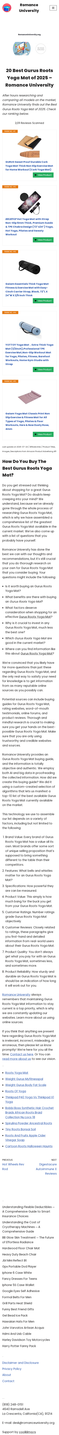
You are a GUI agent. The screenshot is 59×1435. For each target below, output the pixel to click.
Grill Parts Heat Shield (17, 1303)
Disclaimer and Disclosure (20, 1363)
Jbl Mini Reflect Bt (14, 1260)
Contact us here (21, 1054)
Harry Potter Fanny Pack (19, 1346)
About (6, 1375)
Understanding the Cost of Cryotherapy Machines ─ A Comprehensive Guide (21, 1227)
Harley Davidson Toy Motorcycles (26, 1340)
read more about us (16, 1059)
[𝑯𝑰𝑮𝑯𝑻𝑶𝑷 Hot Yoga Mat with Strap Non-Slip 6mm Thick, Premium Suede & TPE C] (29, 203)
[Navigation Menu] (53, 7)
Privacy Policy (11, 1369)
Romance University (16, 995)
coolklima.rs (27, 1432)
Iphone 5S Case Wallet (18, 1285)
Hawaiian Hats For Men (18, 1322)
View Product (45, 175)
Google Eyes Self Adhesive (21, 1291)
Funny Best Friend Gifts (18, 1309)
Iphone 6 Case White (17, 1273)
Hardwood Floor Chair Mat (21, 1248)
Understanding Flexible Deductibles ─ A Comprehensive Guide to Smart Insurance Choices (28, 1211)
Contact (8, 1381)
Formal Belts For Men (16, 1297)
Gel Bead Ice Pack (15, 1315)
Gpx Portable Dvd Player (19, 1267)
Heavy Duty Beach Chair (19, 1254)
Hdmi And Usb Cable (16, 1334)
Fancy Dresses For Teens (19, 1279)
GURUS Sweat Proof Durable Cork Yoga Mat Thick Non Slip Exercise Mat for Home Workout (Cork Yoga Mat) (29, 165)
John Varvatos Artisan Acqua (23, 1328)
